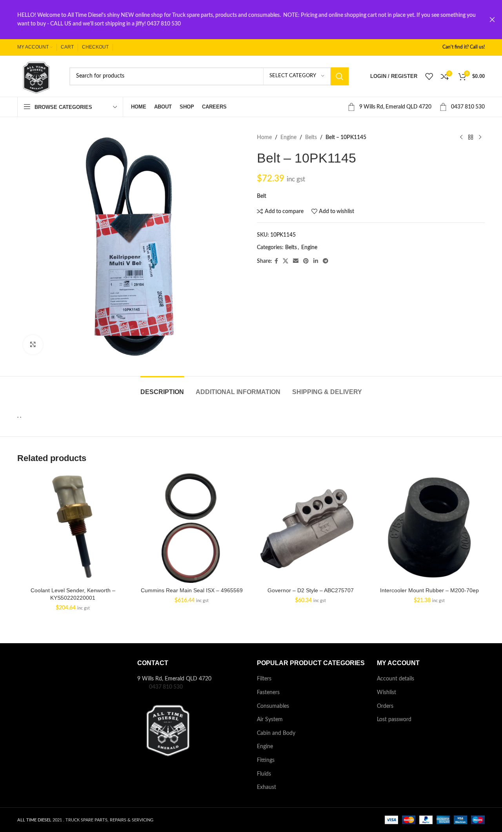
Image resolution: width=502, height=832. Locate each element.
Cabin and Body (276, 733)
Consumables (273, 706)
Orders (385, 706)
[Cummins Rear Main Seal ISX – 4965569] (191, 527)
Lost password (394, 719)
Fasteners (268, 692)
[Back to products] (470, 137)
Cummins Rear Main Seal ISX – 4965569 (192, 590)
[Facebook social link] (276, 261)
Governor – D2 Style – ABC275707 (310, 590)
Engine (288, 137)
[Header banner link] (239, 19)
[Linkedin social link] (315, 261)
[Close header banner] (492, 19)
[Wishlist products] (429, 76)
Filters (264, 679)
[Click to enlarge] (33, 345)
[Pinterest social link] (306, 261)
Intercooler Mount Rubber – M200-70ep (429, 590)
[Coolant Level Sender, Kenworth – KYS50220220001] (72, 527)
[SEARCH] (340, 76)
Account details (395, 679)
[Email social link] (296, 261)
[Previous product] (461, 137)
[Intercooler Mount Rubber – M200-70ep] (429, 527)
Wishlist (386, 692)
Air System (270, 719)
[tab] (162, 388)
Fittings (266, 760)
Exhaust (266, 787)
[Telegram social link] (325, 261)
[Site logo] (35, 76)
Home (264, 137)
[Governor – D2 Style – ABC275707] (310, 527)
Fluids (264, 774)
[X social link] (285, 261)
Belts (311, 137)
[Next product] (480, 137)
